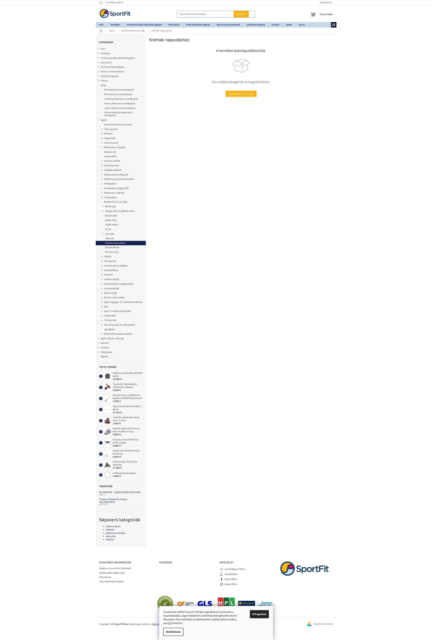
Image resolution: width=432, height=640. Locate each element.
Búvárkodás (111, 215)
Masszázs (111, 536)
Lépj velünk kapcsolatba (111, 581)
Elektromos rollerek (114, 193)
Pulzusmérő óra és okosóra (118, 124)
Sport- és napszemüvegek (117, 311)
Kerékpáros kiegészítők (116, 188)
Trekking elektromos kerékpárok (121, 99)
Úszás (108, 229)
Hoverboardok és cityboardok (119, 325)
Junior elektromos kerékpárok (119, 108)
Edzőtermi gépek (109, 76)
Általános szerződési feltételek (115, 568)
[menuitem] (101, 25)
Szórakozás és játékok (115, 266)
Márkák (104, 356)
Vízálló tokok (111, 224)
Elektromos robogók (114, 147)
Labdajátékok (111, 270)
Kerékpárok (110, 183)
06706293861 (231, 574)
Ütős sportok (111, 129)
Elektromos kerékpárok (116, 174)
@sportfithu (231, 579)
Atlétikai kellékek (113, 170)
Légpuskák (109, 138)
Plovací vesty (112, 252)
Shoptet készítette (323, 624)
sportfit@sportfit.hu (235, 569)
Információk (105, 577)
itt (169, 623)
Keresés (189, 14)
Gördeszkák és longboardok (118, 284)
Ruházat (108, 133)
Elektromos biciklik (115, 533)
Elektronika (106, 352)
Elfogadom (259, 614)
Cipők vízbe (111, 220)
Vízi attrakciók (112, 247)
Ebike (103, 85)
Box (106, 306)
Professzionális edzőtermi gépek (118, 58)
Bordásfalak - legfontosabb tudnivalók (120, 492)
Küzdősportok (111, 165)
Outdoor (105, 347)
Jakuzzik (109, 238)
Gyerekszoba (111, 143)
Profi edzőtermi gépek (112, 67)
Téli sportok (110, 320)
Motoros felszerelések (112, 71)
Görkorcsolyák (111, 279)
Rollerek (108, 275)
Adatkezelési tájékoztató (112, 573)
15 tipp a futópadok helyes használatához (113, 500)
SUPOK (107, 256)
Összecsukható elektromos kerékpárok (118, 114)
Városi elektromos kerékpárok (119, 103)
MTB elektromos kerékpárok (119, 90)
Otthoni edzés (113, 526)
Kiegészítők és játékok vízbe (120, 211)
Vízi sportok (110, 261)
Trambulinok (110, 197)
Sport (104, 120)
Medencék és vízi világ (115, 202)
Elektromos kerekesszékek (118, 334)
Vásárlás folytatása (241, 93)
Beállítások (173, 632)
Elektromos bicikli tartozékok (119, 179)
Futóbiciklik (110, 315)
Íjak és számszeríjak (114, 297)
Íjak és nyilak (110, 293)
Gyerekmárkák (111, 288)
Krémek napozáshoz (115, 243)
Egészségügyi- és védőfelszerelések (123, 302)
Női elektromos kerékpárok (118, 94)
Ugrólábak (109, 329)
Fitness (104, 81)
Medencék (110, 206)
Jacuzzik (109, 234)
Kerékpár (105, 53)
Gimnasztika (110, 156)
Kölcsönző (106, 62)
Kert (103, 49)
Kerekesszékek (112, 161)
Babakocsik (110, 152)
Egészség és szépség (112, 338)
